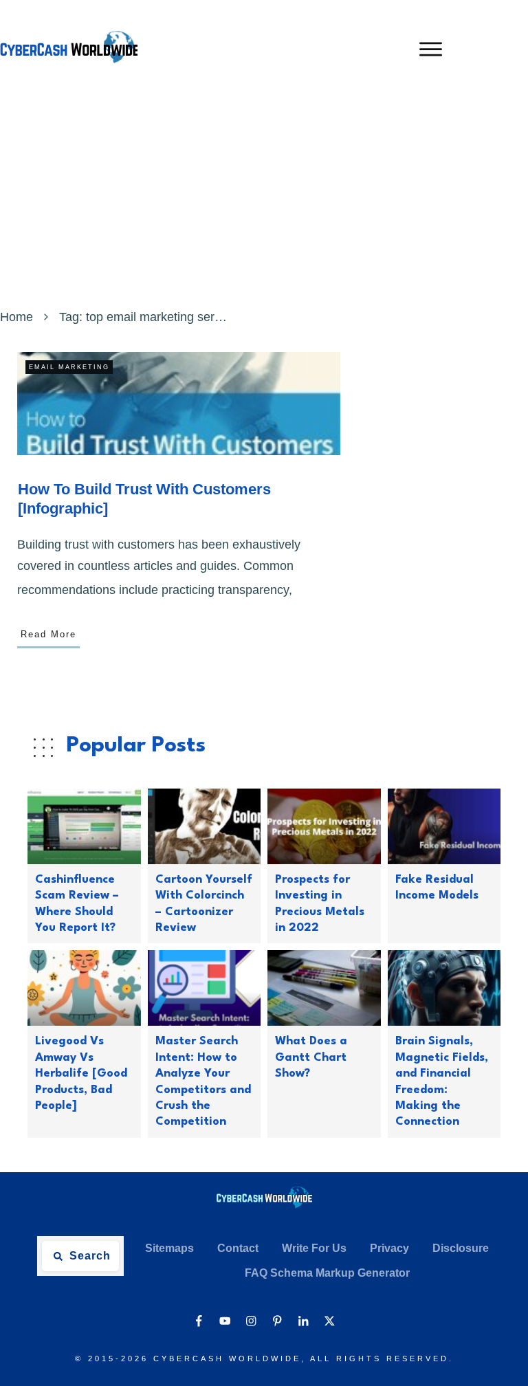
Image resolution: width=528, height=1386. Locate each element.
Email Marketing (69, 367)
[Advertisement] (264, 201)
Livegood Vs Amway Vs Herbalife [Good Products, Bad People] (81, 1073)
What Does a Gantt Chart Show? (311, 1057)
